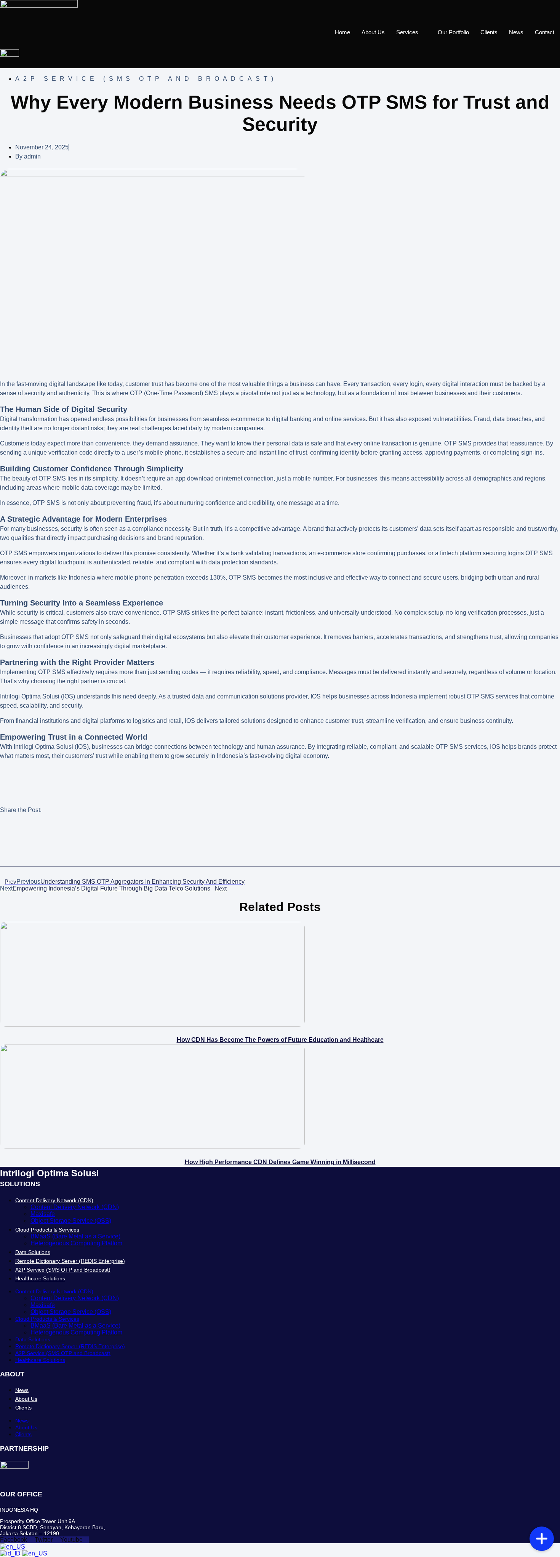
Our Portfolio (453, 32)
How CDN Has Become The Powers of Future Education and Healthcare (280, 1039)
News (516, 32)
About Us (373, 32)
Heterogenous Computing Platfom (76, 1243)
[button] (280, 838)
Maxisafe (42, 1214)
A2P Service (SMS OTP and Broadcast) (62, 1270)
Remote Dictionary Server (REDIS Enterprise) (70, 1261)
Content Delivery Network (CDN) (54, 1200)
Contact (544, 32)
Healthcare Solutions (40, 1278)
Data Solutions (32, 1252)
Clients (489, 32)
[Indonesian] (11, 1553)
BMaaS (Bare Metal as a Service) (75, 1236)
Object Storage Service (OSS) (70, 1220)
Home (342, 32)
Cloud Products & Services (47, 1230)
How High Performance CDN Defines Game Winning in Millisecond (280, 1162)
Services (407, 32)
